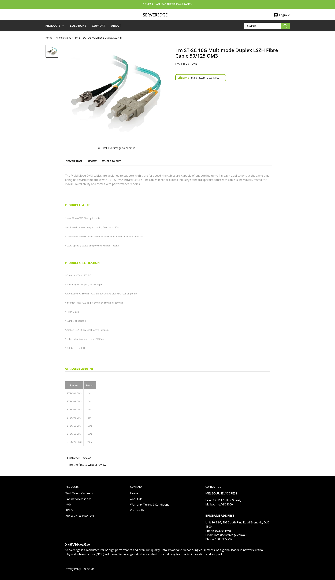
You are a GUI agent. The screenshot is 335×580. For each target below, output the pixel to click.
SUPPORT (98, 26)
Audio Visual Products (79, 516)
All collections (63, 37)
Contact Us (137, 510)
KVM (68, 505)
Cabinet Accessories (78, 499)
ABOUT (116, 26)
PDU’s (69, 510)
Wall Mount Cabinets (79, 493)
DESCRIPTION (74, 161)
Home (48, 37)
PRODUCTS (52, 26)
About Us (136, 499)
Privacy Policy (73, 569)
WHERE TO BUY (111, 161)
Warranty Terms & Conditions (149, 505)
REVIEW (92, 161)
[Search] (285, 26)
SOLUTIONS (78, 26)
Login (283, 15)
